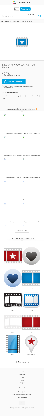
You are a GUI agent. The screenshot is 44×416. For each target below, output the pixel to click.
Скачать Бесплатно (15, 82)
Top (22, 403)
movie (23, 96)
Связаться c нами (22, 397)
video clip (16, 96)
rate (32, 96)
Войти (16, 9)
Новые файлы (22, 392)
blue (4, 98)
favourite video (7, 96)
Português (22, 374)
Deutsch (22, 380)
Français (22, 383)
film (28, 96)
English (22, 372)
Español (22, 377)
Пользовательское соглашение (22, 394)
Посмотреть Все (23, 362)
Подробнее (23, 230)
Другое (10, 74)
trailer (37, 96)
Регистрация (25, 9)
